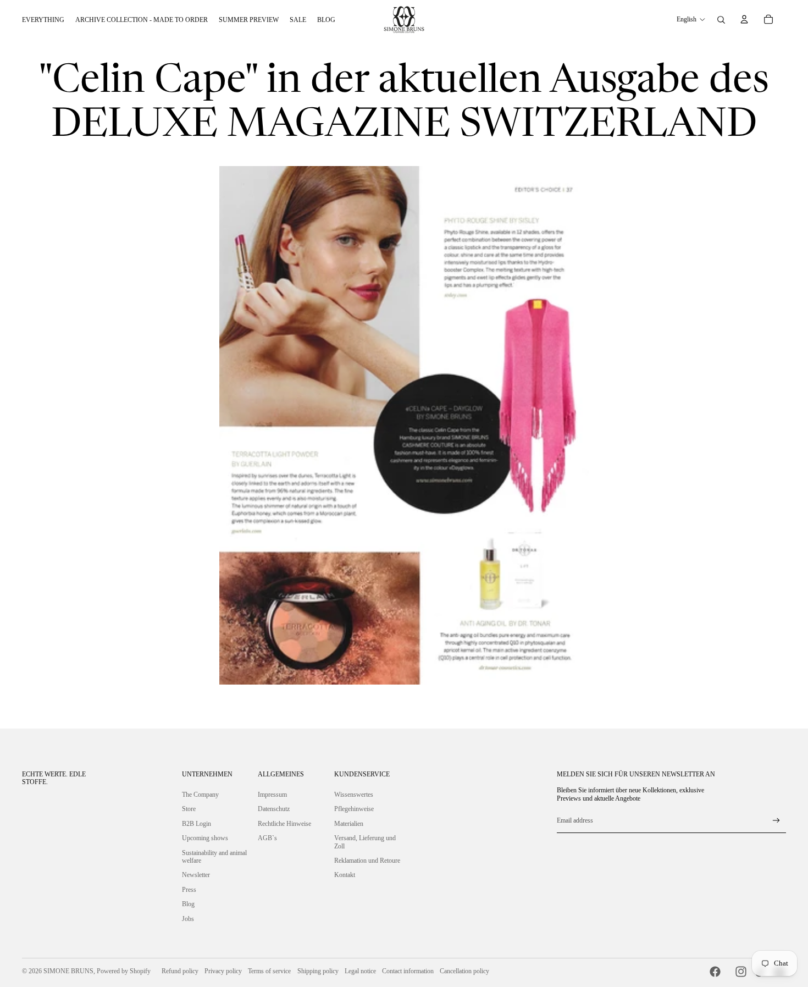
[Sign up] (776, 820)
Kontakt (344, 875)
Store (189, 809)
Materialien (348, 824)
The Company (200, 794)
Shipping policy (318, 971)
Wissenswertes (353, 794)
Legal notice (360, 971)
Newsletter (196, 875)
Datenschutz (274, 809)
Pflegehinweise (354, 809)
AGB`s (267, 838)
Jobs (188, 919)
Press (189, 890)
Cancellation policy (464, 971)
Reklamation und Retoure (367, 860)
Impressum (272, 794)
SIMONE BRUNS (68, 971)
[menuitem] (43, 20)
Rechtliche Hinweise (284, 824)
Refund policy (180, 971)
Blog (188, 904)
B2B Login (196, 824)
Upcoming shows (205, 838)
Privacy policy (223, 971)
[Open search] (721, 20)
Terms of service (269, 971)
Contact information (408, 971)
